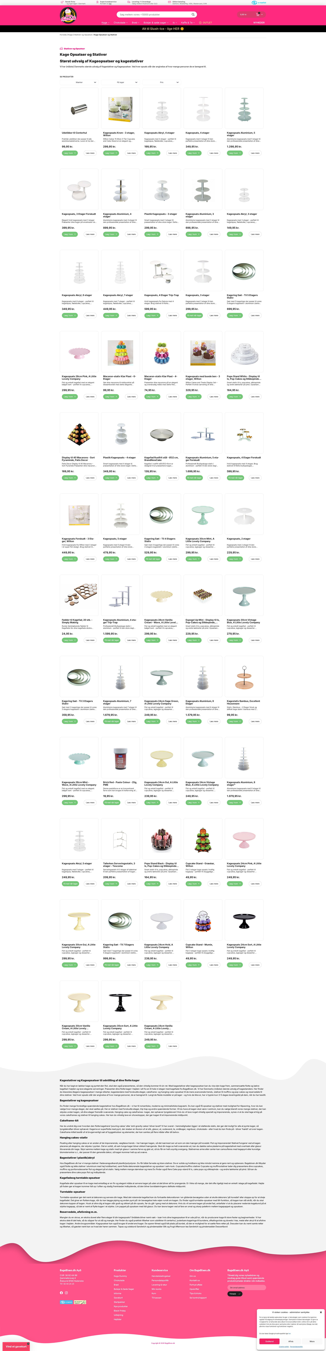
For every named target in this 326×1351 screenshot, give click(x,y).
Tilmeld (232, 1294)
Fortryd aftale (196, 1284)
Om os (193, 1276)
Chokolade (119, 22)
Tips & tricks (195, 1293)
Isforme (117, 1293)
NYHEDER (259, 22)
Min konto (156, 1289)
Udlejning (118, 1315)
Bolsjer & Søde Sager (124, 1289)
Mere (312, 1341)
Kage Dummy (120, 1276)
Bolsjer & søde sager (155, 22)
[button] (321, 1312)
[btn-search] (193, 14)
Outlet (207, 22)
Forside (63, 35)
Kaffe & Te (187, 22)
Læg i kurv (68, 153)
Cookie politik (284, 1347)
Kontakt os (195, 1280)
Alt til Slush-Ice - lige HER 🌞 (163, 29)
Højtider (117, 1319)
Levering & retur (159, 1284)
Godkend (269, 1341)
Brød (134, 22)
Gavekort (118, 1297)
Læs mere (90, 153)
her (289, 1333)
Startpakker (119, 1302)
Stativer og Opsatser (83, 35)
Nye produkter (121, 1306)
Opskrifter (194, 1289)
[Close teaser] (28, 1343)
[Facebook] (61, 1292)
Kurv (154, 1293)
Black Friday (120, 1310)
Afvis (290, 1341)
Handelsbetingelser (161, 1276)
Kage (104, 22)
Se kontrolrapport (198, 1297)
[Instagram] (66, 1292)
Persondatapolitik (296, 1347)
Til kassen (156, 1297)
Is (174, 22)
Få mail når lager (194, 315)
